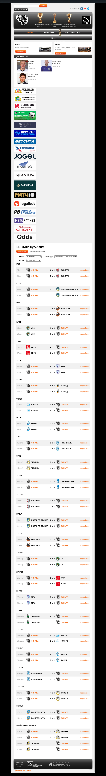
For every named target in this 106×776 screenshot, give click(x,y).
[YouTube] (85, 8)
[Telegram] (88, 8)
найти (43, 6)
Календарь (22, 251)
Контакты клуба (20, 9)
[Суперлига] (53, 133)
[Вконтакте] (81, 8)
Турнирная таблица (37, 251)
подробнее (20, 51)
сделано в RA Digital (22, 770)
